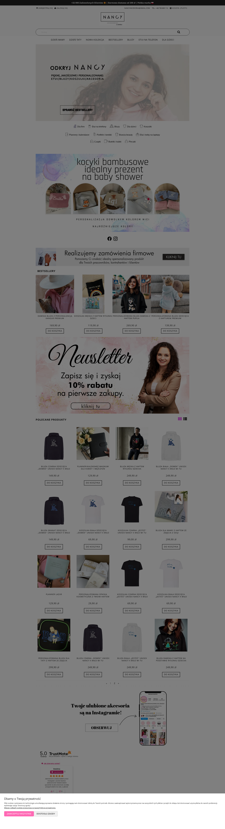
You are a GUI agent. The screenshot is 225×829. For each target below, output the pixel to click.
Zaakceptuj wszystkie (19, 814)
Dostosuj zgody (46, 814)
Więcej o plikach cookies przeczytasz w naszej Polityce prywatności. (30, 808)
